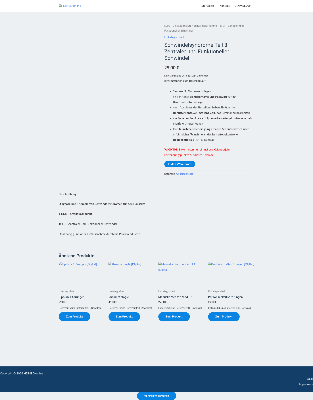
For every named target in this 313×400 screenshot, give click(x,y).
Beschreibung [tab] (67, 194)
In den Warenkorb (179, 164)
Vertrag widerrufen (156, 395)
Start (167, 25)
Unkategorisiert (181, 25)
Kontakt (225, 5)
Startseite (207, 5)
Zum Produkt (74, 316)
